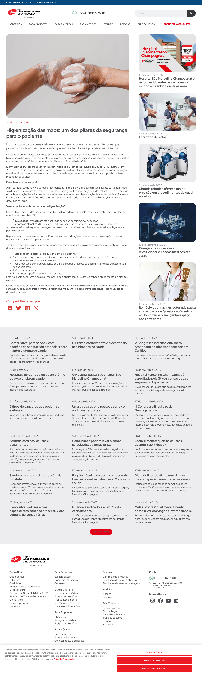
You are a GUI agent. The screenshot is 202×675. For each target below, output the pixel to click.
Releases (107, 597)
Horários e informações (67, 606)
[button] (9, 307)
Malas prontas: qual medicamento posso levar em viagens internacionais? (163, 509)
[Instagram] (152, 600)
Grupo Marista (14, 2)
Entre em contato (112, 608)
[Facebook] (160, 600)
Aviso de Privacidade (64, 659)
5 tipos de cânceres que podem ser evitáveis (35, 408)
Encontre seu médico (66, 593)
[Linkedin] (176, 600)
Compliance (16, 599)
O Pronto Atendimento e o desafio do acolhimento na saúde (99, 345)
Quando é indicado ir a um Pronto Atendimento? (96, 509)
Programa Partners (64, 637)
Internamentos (62, 603)
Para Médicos (88, 24)
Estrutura (14, 580)
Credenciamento (63, 634)
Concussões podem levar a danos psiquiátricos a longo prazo (96, 443)
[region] (101, 660)
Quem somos (16, 576)
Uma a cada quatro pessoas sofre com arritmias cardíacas (100, 408)
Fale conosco (146, 24)
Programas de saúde (65, 596)
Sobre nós (15, 24)
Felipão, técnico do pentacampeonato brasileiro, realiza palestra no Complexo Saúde (101, 479)
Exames (108, 24)
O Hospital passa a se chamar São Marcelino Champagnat (96, 376)
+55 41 (91, 13)
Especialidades (62, 576)
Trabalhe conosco (112, 617)
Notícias (125, 24)
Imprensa (108, 624)
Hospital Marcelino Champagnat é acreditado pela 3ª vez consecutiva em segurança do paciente (163, 378)
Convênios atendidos (66, 580)
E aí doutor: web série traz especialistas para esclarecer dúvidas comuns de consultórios (36, 511)
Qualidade (15, 583)
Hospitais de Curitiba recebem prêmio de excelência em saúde (37, 376)
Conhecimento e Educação (69, 640)
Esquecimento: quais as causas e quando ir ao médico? (159, 443)
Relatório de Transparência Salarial (28, 596)
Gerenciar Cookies (154, 652)
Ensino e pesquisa (19, 603)
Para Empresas (64, 24)
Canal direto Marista (114, 614)
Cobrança (14, 606)
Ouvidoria (108, 621)
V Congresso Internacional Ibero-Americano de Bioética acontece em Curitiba (161, 347)
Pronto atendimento (65, 599)
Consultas (59, 583)
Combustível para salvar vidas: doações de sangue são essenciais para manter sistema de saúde (38, 347)
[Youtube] (168, 600)
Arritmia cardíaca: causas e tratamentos (29, 443)
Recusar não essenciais (154, 660)
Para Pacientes (38, 24)
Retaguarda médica (65, 620)
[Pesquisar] (191, 13)
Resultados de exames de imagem (121, 583)
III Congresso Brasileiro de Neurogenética (154, 408)
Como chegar (110, 611)
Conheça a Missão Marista (41, 2)
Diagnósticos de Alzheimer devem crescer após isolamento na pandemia (162, 477)
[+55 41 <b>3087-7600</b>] (151, 578)
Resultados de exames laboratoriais (122, 580)
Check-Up (60, 617)
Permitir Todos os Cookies (154, 668)
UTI (56, 586)
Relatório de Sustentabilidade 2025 (29, 593)
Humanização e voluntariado (24, 586)
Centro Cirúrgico (63, 589)
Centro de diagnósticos (115, 576)
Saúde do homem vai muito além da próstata (35, 477)
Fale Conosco (111, 603)
